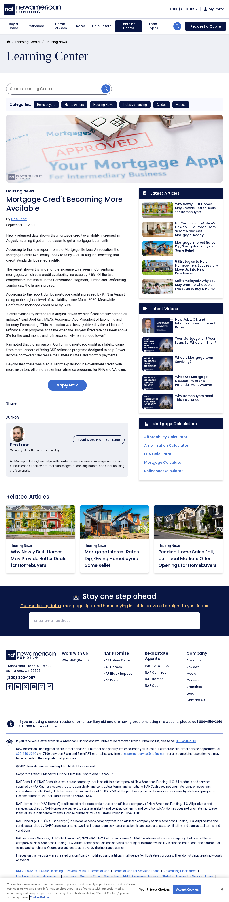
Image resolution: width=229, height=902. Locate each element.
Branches (194, 687)
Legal (191, 694)
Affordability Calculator (165, 436)
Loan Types (153, 26)
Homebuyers (46, 105)
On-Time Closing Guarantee (99, 876)
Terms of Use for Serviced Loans (136, 871)
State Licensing (52, 871)
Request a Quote (205, 26)
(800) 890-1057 (20, 677)
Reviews (193, 667)
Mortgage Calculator (163, 462)
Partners (70, 876)
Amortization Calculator (166, 445)
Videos (181, 105)
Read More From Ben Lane (99, 439)
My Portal (216, 9)
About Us (194, 661)
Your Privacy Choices (154, 889)
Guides (161, 105)
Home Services (60, 26)
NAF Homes (154, 679)
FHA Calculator (157, 453)
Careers (193, 680)
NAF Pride (110, 680)
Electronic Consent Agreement (37, 876)
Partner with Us (157, 666)
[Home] (32, 8)
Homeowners (74, 105)
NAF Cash (152, 686)
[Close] (222, 889)
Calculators (101, 26)
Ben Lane (19, 219)
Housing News (56, 42)
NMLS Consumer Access (140, 876)
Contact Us (196, 700)
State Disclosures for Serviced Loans (188, 876)
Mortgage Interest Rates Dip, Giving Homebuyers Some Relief (112, 558)
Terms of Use (99, 871)
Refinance (36, 26)
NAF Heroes (112, 667)
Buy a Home (13, 26)
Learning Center (129, 26)
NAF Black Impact (117, 674)
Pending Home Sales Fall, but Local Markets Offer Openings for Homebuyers (187, 558)
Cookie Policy (39, 897)
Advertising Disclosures (179, 871)
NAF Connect (155, 673)
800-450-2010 (210, 721)
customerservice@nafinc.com (145, 753)
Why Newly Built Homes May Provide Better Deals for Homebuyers (38, 558)
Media (191, 674)
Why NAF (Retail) (75, 661)
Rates (81, 26)
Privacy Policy (76, 871)
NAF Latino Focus (117, 661)
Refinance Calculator (163, 470)
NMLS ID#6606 (26, 871)
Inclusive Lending (135, 105)
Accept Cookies (187, 889)
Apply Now (67, 385)
